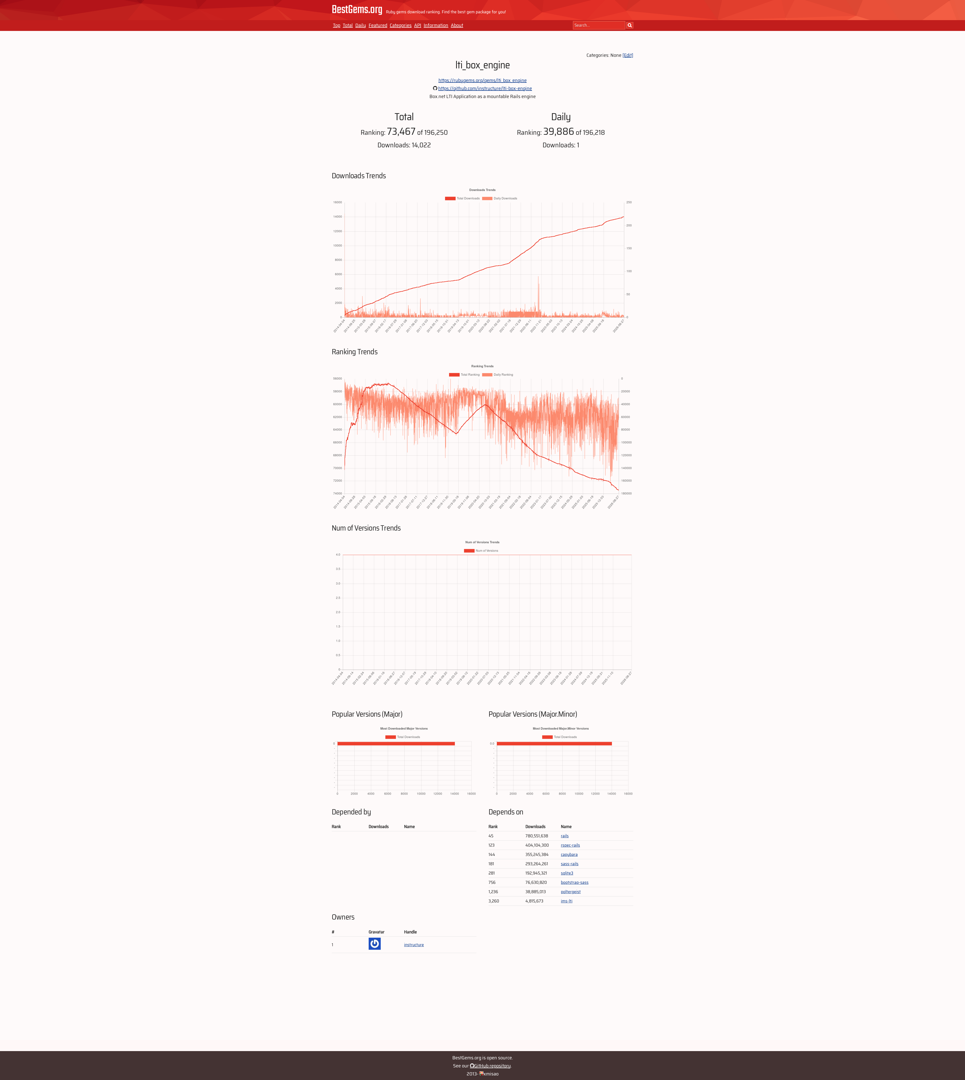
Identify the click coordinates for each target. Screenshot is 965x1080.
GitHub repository (492, 1066)
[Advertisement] (482, 1004)
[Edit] (627, 55)
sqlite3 (567, 873)
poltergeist (571, 891)
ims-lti (566, 900)
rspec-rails (570, 845)
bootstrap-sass (575, 882)
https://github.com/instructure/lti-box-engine (485, 88)
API (417, 25)
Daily (360, 25)
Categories (401, 25)
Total (348, 25)
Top (336, 25)
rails (565, 835)
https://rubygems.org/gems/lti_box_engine (483, 80)
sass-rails (569, 863)
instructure (414, 944)
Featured (378, 25)
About (457, 25)
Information (436, 25)
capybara (569, 854)
